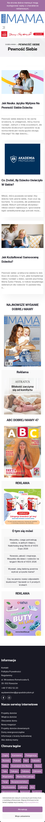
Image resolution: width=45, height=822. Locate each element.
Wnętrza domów (9, 717)
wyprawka (8, 776)
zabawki (36, 760)
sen (26, 760)
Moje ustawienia (22, 816)
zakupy (14, 771)
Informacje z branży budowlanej (16, 736)
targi (5, 782)
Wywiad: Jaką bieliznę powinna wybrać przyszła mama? (23, 570)
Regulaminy (6, 675)
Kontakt (4, 667)
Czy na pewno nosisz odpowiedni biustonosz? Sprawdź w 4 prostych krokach (23, 582)
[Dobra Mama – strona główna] (22, 18)
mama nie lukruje (25, 776)
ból (32, 787)
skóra (38, 766)
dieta (5, 766)
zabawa (25, 771)
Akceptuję (22, 809)
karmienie (17, 755)
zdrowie (37, 771)
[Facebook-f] (3, 698)
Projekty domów (9, 713)
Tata (5, 771)
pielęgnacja (31, 755)
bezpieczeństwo (20, 782)
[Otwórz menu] (3, 27)
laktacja (23, 787)
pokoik (17, 760)
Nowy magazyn (8, 724)
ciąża (5, 755)
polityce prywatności (30, 802)
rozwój (6, 760)
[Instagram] (9, 698)
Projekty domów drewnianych (15, 728)
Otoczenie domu (9, 720)
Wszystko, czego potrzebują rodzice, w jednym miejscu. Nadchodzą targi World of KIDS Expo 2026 (23, 544)
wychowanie (9, 787)
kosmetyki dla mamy (21, 766)
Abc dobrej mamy (9, 740)
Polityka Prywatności (11, 671)
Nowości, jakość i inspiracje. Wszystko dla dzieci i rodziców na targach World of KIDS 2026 (23, 559)
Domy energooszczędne (12, 732)
